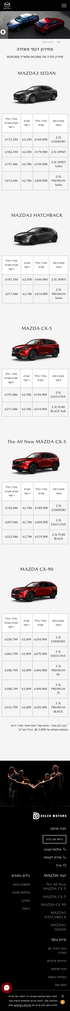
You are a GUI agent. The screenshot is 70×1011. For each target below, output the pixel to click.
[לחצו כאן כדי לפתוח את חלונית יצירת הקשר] (6, 987)
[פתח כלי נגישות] (3, 32)
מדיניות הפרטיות (22, 1005)
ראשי (59, 42)
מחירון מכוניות (47, 42)
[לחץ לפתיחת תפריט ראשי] (64, 6)
